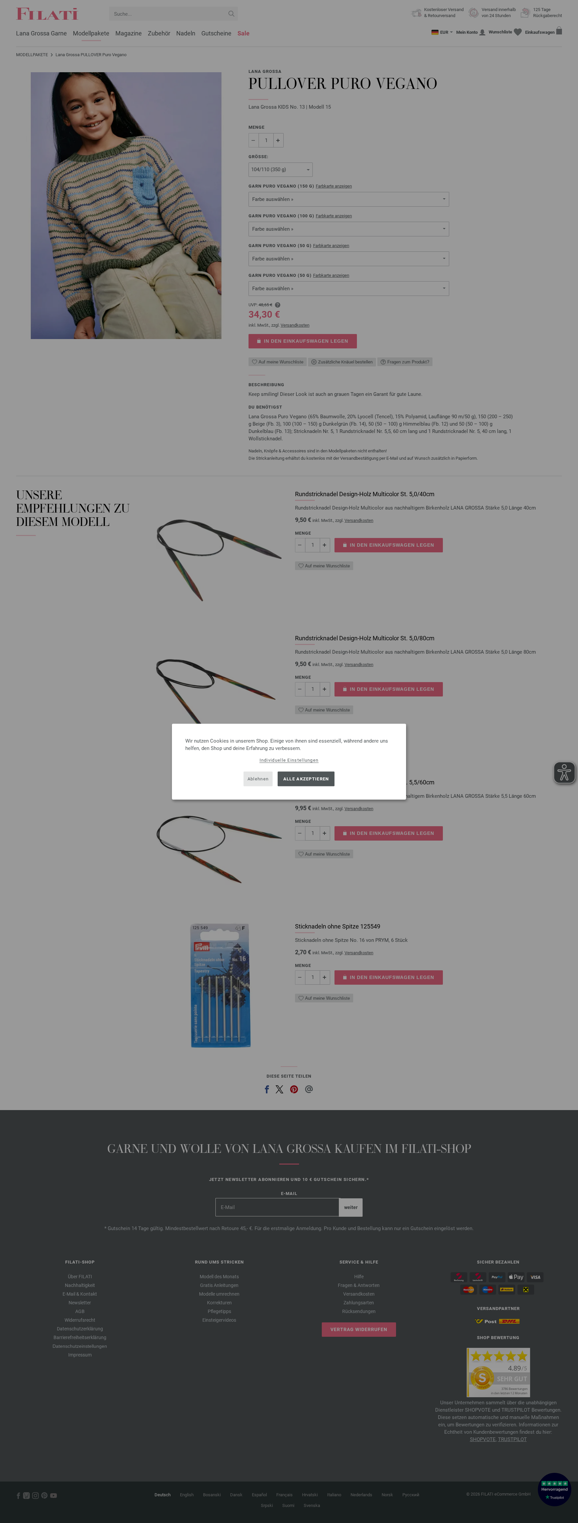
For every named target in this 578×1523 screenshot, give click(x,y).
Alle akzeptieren (306, 778)
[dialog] (289, 761)
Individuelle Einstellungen (289, 759)
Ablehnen (258, 778)
